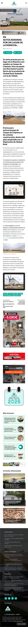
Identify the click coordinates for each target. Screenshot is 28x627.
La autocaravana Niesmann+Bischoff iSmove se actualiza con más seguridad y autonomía (13, 556)
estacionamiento (8, 295)
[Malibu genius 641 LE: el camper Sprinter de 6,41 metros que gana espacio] (20, 419)
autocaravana (12, 293)
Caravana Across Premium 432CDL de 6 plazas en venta (10, 430)
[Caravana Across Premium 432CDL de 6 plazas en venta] (20, 429)
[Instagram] (5, 598)
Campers (7, 481)
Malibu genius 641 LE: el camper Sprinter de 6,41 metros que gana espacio (12, 485)
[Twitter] (12, 598)
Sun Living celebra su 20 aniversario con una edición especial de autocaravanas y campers (13, 564)
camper (20, 293)
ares (5, 293)
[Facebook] (16, 598)
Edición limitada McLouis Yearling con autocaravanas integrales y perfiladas (13, 568)
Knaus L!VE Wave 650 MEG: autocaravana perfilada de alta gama (12, 560)
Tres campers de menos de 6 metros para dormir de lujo (12, 581)
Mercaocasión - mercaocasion (13, 498)
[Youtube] (9, 598)
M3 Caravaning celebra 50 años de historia (10, 437)
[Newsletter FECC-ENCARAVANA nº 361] (20, 456)
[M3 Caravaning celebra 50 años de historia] (20, 438)
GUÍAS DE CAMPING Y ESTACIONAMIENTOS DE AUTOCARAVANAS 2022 (8, 304)
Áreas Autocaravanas (10, 10)
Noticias (7, 517)
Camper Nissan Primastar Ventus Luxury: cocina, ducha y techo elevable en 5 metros (14, 589)
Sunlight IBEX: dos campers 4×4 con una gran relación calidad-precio (13, 584)
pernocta (17, 295)
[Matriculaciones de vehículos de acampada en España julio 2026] (20, 447)
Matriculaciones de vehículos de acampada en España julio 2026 (10, 447)
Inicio (2, 10)
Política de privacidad (18, 621)
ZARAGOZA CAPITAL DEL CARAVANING (21, 303)
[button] (10, 193)
